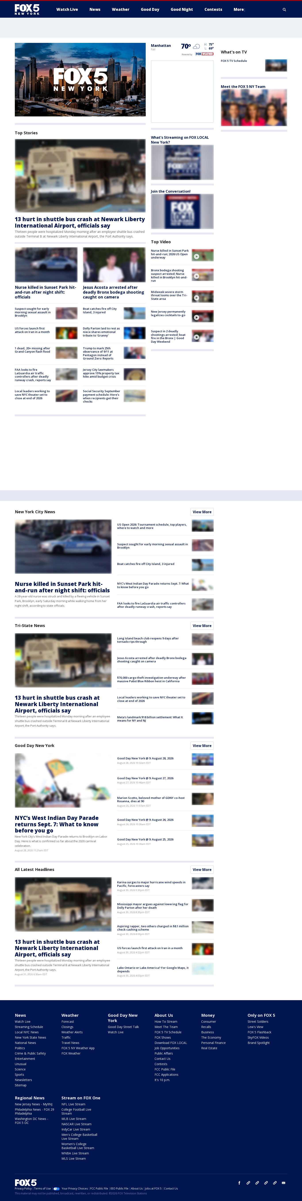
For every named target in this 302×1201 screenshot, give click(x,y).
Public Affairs (164, 1053)
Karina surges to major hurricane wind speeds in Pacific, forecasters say (151, 884)
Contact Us (162, 1059)
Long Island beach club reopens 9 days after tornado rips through (148, 640)
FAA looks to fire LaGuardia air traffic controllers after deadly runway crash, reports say (33, 375)
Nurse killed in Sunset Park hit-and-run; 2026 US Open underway (170, 254)
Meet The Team (166, 1027)
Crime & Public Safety (30, 1053)
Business (207, 1032)
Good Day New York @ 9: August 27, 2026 (145, 778)
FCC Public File (165, 1069)
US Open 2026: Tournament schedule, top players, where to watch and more (152, 526)
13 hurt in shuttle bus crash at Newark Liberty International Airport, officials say (80, 222)
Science (20, 1069)
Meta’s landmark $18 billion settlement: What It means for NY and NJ (150, 719)
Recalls (206, 1027)
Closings (67, 1027)
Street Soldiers (258, 1021)
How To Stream (166, 1021)
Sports (19, 1074)
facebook (239, 1182)
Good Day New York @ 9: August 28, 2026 (145, 758)
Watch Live (23, 1021)
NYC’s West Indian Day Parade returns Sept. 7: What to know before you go (153, 585)
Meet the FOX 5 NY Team (243, 86)
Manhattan (161, 45)
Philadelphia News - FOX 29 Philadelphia (34, 1111)
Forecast (67, 1021)
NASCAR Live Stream (76, 1124)
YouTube (266, 1182)
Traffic (66, 1037)
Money (208, 1015)
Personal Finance (213, 1043)
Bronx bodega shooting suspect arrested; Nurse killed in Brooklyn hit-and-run (169, 275)
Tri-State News (30, 625)
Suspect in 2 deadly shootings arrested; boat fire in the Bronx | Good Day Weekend (168, 336)
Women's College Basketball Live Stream (77, 1146)
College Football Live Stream (76, 1111)
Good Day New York (34, 745)
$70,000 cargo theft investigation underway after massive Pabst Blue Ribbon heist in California (151, 679)
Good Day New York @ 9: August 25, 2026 (145, 839)
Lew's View (255, 1027)
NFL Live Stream (73, 1104)
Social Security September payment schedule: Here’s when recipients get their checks (101, 396)
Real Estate (209, 1048)
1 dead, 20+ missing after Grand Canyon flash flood (32, 350)
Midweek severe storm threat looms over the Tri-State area (169, 295)
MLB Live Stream (73, 1119)
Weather (70, 1015)
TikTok (257, 1182)
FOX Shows (163, 1037)
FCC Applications (166, 1074)
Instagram (248, 1182)
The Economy (211, 1037)
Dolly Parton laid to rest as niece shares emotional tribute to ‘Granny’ (101, 331)
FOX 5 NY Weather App (78, 1048)
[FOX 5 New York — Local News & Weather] (29, 9)
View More (202, 511)
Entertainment (25, 1059)
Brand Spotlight (259, 1043)
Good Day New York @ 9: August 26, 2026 (145, 820)
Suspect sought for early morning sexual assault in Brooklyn (33, 312)
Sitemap (21, 1085)
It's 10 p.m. (162, 1080)
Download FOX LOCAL (171, 1043)
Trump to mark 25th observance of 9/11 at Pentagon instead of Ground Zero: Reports (98, 353)
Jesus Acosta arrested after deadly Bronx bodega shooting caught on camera (113, 292)
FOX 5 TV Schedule (234, 61)
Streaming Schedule (29, 1027)
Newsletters (23, 1080)
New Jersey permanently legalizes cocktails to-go (168, 313)
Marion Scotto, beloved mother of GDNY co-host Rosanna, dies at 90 (151, 799)
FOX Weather (70, 1053)
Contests (161, 1064)
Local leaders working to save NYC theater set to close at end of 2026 (32, 394)
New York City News (35, 511)
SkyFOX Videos (258, 1037)
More (239, 9)
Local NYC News (27, 1032)
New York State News (30, 1037)
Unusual (20, 1064)
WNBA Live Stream (75, 1153)
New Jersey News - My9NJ (33, 1104)
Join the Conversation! (171, 191)
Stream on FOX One (80, 1097)
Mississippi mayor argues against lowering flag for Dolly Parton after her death (152, 906)
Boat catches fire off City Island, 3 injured (100, 310)
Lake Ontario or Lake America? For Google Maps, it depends (153, 969)
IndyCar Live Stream (75, 1129)
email (283, 1182)
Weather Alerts (72, 1032)
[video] (203, 255)
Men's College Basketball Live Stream (79, 1137)
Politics (20, 1048)
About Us (164, 1015)
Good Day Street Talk (123, 1027)
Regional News (29, 1097)
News (20, 1015)
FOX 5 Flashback (259, 1032)
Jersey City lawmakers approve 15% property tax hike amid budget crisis (101, 373)
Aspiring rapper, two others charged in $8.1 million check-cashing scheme (153, 928)
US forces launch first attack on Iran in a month (32, 330)
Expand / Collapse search (284, 9)
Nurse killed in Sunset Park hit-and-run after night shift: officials (45, 292)
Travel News (70, 1043)
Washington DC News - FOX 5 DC (31, 1121)
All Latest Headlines (34, 869)
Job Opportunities (167, 1048)
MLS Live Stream (73, 1158)
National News (25, 1043)
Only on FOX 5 (261, 1015)
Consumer (208, 1021)
